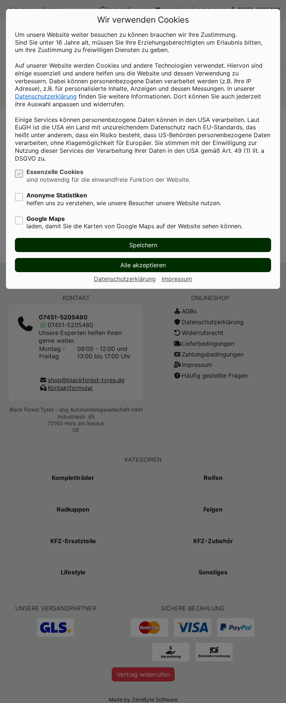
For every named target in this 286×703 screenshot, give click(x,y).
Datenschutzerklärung (46, 96)
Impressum (177, 279)
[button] (143, 245)
